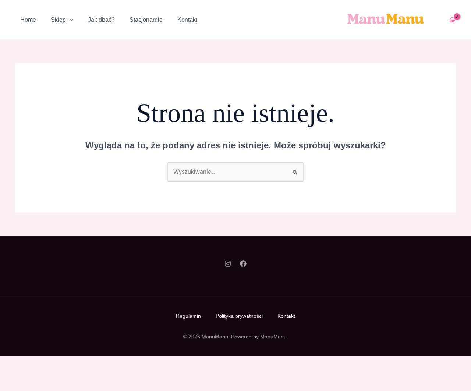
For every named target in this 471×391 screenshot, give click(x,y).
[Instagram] (227, 263)
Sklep (58, 20)
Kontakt (187, 20)
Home (28, 20)
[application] (69, 20)
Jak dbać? (101, 20)
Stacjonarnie (146, 20)
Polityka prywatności (239, 316)
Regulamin (188, 316)
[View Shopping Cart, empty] (452, 19)
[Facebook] (243, 263)
